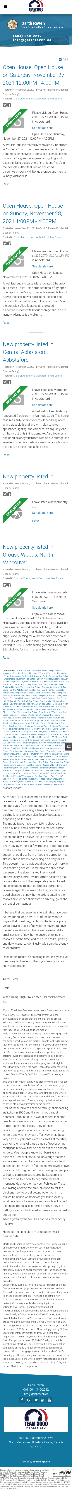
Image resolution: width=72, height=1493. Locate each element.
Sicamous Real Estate (59, 762)
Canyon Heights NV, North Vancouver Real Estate (41, 684)
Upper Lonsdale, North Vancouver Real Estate (34, 772)
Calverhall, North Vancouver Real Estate (32, 681)
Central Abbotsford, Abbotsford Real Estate (38, 99)
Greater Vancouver (11, 715)
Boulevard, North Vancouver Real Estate (50, 676)
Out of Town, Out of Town (52, 745)
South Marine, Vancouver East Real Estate (23, 765)
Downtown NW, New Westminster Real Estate (44, 706)
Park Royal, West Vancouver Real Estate (27, 751)
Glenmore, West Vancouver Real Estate (20, 712)
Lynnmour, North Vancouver (55, 734)
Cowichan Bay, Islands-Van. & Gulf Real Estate (31, 704)
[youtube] (49, 1400)
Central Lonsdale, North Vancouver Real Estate (40, 692)
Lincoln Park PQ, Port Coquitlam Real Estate (39, 729)
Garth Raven (33, 23)
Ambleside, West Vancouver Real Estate (34, 670)
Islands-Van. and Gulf (24, 723)
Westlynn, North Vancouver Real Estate (27, 781)
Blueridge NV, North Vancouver (43, 673)
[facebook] (22, 1400)
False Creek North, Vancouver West (19, 709)
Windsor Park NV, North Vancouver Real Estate (43, 784)
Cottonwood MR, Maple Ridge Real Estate (28, 698)
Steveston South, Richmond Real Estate (31, 767)
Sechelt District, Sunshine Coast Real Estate (29, 762)
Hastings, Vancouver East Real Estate (20, 717)
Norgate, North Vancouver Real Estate (50, 742)
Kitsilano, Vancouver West (37, 726)
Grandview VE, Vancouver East (53, 712)
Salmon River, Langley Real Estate (29, 759)
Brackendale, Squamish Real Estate (20, 679)
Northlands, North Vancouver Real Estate (21, 745)
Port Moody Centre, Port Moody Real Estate (22, 756)
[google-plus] (29, 1400)
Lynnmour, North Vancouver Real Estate (21, 737)
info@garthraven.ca (32, 40)
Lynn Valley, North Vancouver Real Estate (22, 734)
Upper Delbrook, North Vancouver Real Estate (39, 770)
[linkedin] (43, 1400)
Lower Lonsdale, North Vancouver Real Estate (48, 731)
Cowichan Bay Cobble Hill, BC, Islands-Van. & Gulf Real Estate (34, 700)
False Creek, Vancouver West (49, 709)
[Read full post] (16, 122)
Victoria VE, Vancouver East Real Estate (31, 776)
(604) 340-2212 (27, 36)
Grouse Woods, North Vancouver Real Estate (38, 578)
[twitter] (36, 1400)
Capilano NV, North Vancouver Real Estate (22, 687)
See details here (42, 128)
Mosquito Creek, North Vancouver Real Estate (30, 740)
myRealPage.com (41, 1461)
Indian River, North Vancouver (23, 720)
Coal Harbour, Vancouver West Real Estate (34, 694)
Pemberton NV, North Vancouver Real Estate (49, 754)
